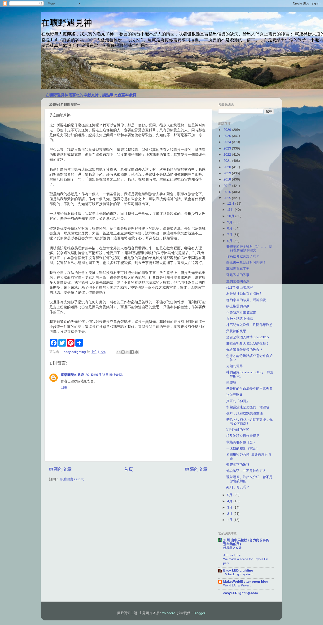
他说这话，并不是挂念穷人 (246, 471)
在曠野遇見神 (66, 22)
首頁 (128, 469)
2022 (227, 154)
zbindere (168, 613)
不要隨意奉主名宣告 (241, 312)
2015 (227, 198)
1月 (230, 520)
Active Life (231, 555)
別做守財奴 (234, 394)
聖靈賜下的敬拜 (237, 465)
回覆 (64, 387)
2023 (227, 148)
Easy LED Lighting (238, 570)
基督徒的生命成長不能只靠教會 (249, 388)
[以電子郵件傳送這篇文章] (118, 352)
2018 (227, 179)
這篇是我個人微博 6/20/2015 (247, 337)
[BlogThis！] (123, 352)
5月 (230, 495)
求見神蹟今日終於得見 (242, 436)
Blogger (199, 613)
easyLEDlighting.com (240, 593)
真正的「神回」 (237, 401)
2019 (227, 173)
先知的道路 (234, 366)
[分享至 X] (127, 352)
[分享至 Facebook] (132, 352)
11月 (231, 209)
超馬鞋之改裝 (232, 548)
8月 (230, 228)
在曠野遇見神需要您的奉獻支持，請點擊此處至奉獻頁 (91, 95)
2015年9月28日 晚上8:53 (104, 375)
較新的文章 (60, 469)
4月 (230, 501)
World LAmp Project (237, 585)
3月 (230, 507)
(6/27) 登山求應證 (239, 287)
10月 (231, 216)
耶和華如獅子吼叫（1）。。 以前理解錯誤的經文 (249, 248)
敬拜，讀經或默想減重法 (244, 413)
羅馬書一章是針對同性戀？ (246, 262)
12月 (231, 203)
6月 (230, 241)
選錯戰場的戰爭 (237, 275)
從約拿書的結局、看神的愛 (246, 300)
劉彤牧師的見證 (237, 429)
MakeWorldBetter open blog (245, 581)
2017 (227, 186)
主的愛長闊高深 (237, 281)
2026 (227, 130)
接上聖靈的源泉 (237, 306)
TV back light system (238, 574)
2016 (227, 192)
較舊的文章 (196, 469)
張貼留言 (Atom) (72, 479)
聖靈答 (231, 382)
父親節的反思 (236, 331)
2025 (227, 136)
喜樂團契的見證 (72, 375)
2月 (230, 513)
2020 (227, 167)
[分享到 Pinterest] (136, 352)
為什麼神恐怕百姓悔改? (243, 293)
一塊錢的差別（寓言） (242, 448)
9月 (230, 222)
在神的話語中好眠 (239, 319)
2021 (227, 161)
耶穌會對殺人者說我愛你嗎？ (247, 343)
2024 (227, 142)
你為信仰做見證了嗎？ (242, 256)
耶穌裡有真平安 (237, 269)
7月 (230, 235)
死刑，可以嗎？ (237, 487)
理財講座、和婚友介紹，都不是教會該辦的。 (249, 479)
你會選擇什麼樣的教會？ (244, 350)
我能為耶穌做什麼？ (241, 442)
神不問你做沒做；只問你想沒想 (249, 325)
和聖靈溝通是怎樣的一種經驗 (247, 407)
